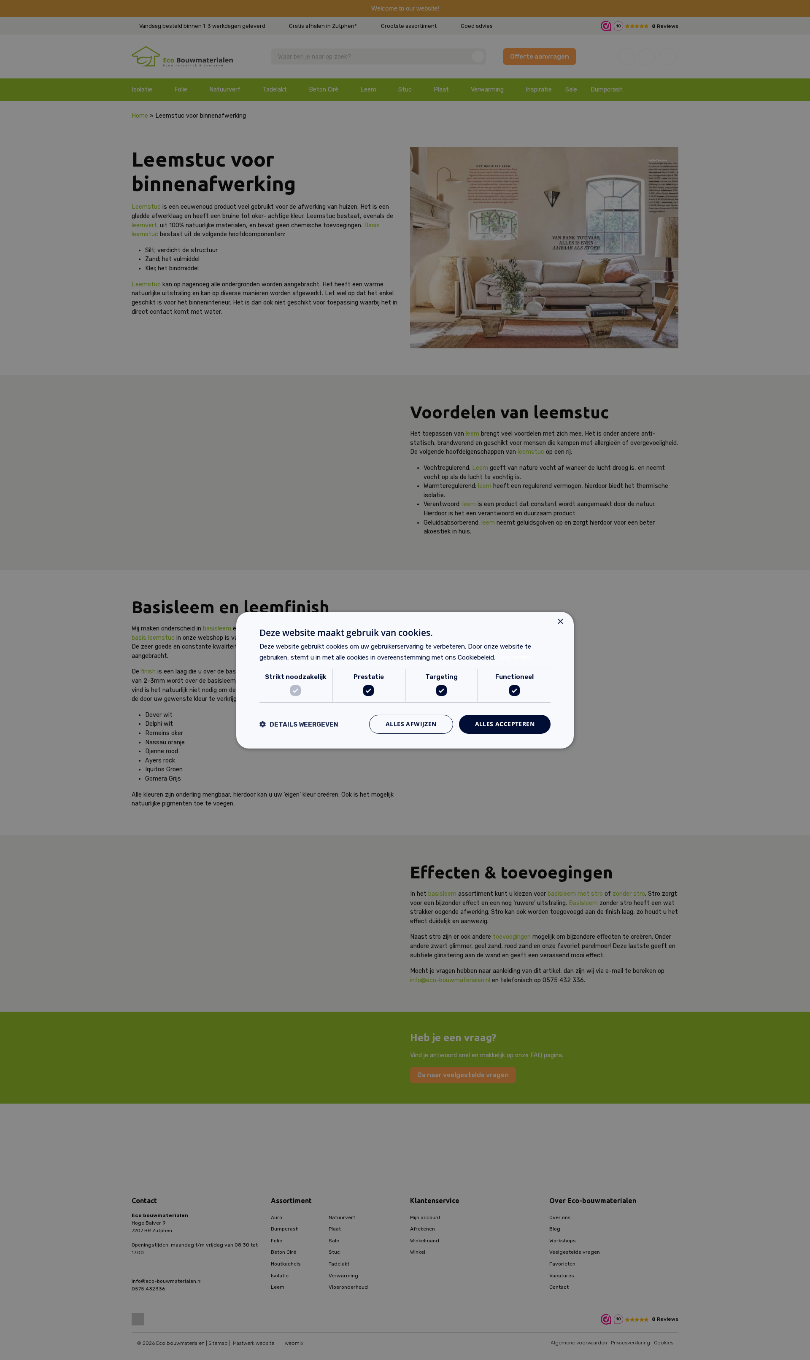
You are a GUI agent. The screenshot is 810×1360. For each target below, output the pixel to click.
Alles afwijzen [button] (411, 724)
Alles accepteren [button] (505, 724)
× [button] (560, 621)
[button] (298, 724)
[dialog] (405, 679)
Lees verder (514, 657)
